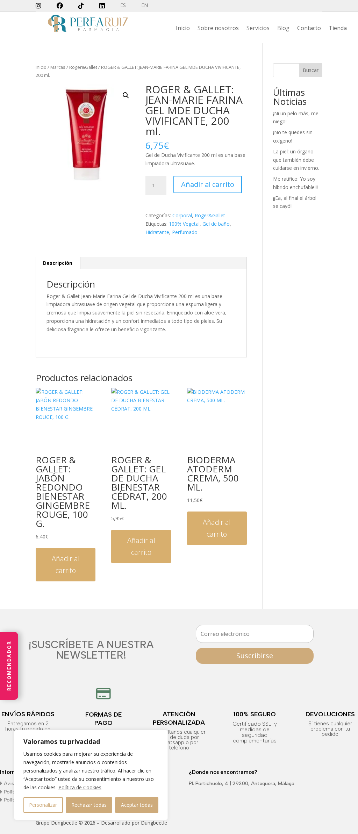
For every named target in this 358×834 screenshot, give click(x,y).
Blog (283, 29)
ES (123, 5)
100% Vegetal (184, 223)
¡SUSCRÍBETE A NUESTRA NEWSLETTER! (91, 650)
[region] (91, 775)
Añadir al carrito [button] (66, 564)
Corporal (182, 215)
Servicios (258, 29)
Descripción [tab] (57, 263)
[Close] (160, 736)
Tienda (338, 29)
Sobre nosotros (218, 29)
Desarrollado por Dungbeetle (134, 822)
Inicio (183, 29)
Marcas (57, 67)
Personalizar (43, 805)
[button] (126, 95)
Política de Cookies (79, 787)
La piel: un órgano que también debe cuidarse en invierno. (296, 160)
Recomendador (9, 666)
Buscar (310, 70)
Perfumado (185, 232)
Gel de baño (216, 223)
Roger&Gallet (83, 67)
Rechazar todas (89, 805)
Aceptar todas (137, 805)
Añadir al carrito (207, 184)
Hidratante (157, 232)
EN (144, 5)
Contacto (309, 29)
